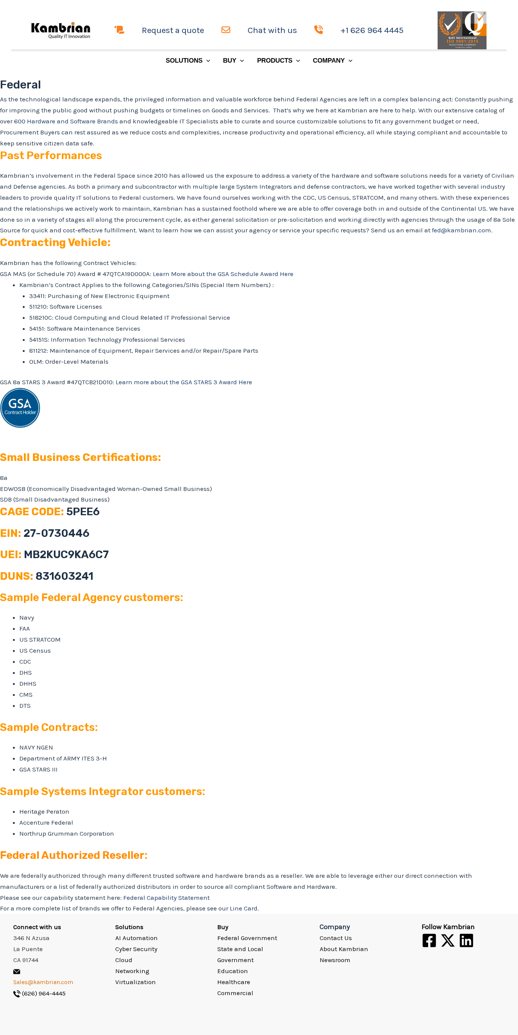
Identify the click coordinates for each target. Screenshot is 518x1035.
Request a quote (173, 30)
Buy (229, 60)
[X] (447, 940)
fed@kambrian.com (461, 230)
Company (329, 60)
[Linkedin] (466, 940)
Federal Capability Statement (166, 897)
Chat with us (272, 30)
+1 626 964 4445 (372, 30)
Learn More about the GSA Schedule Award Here (223, 274)
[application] (206, 60)
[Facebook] (429, 940)
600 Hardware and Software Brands (66, 121)
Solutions (184, 60)
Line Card (243, 908)
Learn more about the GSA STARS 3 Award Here (184, 382)
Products (274, 60)
